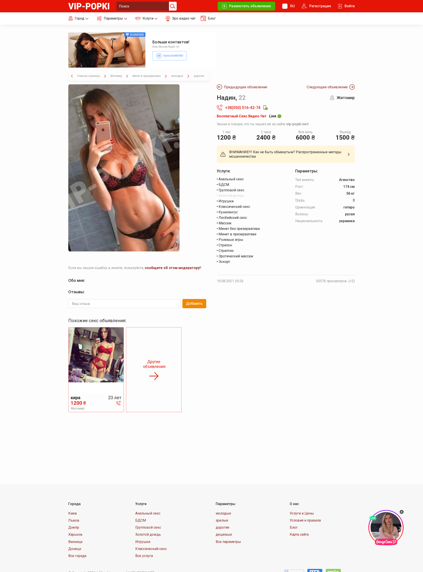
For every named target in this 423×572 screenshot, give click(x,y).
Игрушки (142, 542)
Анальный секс (147, 513)
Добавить (194, 303)
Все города (77, 556)
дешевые (224, 534)
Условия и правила (305, 520)
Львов (73, 520)
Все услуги (144, 556)
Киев (72, 513)
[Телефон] (118, 403)
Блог (294, 527)
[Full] (124, 167)
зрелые (222, 520)
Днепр (73, 527)
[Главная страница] (88, 6)
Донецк (74, 549)
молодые (223, 513)
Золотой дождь (148, 534)
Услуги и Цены (302, 513)
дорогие (222, 527)
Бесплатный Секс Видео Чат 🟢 (249, 116)
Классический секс (151, 549)
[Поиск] (172, 6)
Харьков (75, 534)
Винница (75, 542)
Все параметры (228, 542)
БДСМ (140, 520)
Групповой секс (148, 527)
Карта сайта (299, 534)
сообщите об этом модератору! (172, 268)
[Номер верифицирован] (265, 108)
